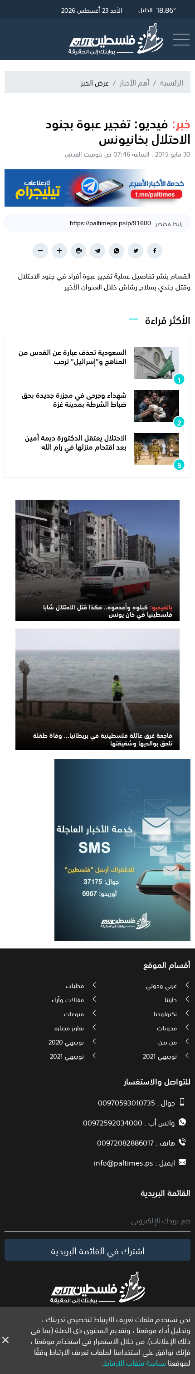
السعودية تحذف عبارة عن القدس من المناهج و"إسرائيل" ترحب (73, 355)
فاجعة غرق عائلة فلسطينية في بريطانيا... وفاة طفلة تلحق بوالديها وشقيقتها (102, 738)
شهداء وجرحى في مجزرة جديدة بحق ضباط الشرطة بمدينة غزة (74, 398)
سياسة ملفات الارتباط (135, 1362)
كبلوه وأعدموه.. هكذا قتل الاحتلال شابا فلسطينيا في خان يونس (107, 610)
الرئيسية (171, 82)
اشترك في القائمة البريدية (98, 1250)
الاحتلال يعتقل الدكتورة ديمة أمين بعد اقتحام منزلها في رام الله (76, 441)
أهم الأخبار (134, 82)
